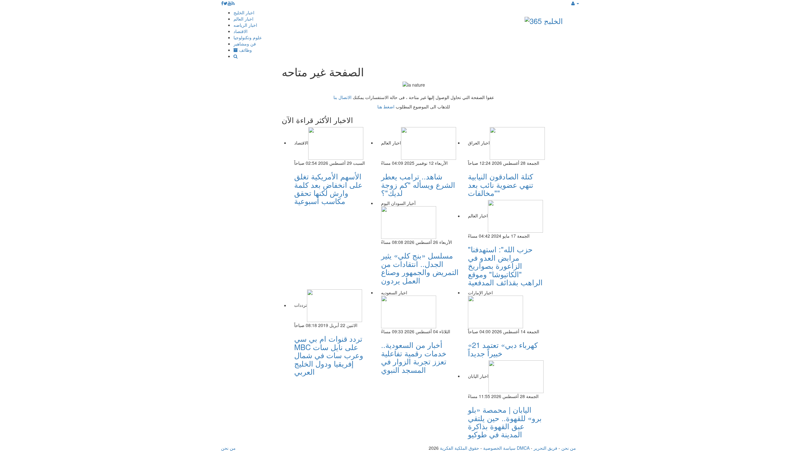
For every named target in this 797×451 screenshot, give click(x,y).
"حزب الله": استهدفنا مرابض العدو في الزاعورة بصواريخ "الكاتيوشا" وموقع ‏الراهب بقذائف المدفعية (505, 265)
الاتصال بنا (342, 97)
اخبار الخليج (243, 12)
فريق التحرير (545, 448)
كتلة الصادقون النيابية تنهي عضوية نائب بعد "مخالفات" (500, 184)
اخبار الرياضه (245, 25)
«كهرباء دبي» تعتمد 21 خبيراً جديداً (503, 348)
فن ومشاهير (244, 43)
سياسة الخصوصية (499, 448)
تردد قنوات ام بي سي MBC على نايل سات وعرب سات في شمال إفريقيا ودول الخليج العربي (328, 355)
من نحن (568, 448)
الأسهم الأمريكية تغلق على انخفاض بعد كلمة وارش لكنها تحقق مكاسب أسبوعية (328, 188)
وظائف (245, 50)
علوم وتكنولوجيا (247, 37)
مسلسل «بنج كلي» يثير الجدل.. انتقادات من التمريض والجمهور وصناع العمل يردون (420, 267)
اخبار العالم (243, 19)
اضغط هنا (385, 106)
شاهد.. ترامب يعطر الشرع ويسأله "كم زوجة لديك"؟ (418, 184)
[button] (575, 3)
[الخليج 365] (544, 19)
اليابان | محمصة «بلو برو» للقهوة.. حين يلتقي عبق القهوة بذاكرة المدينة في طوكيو (505, 421)
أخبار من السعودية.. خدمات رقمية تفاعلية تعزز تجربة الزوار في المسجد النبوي (413, 357)
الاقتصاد (240, 31)
